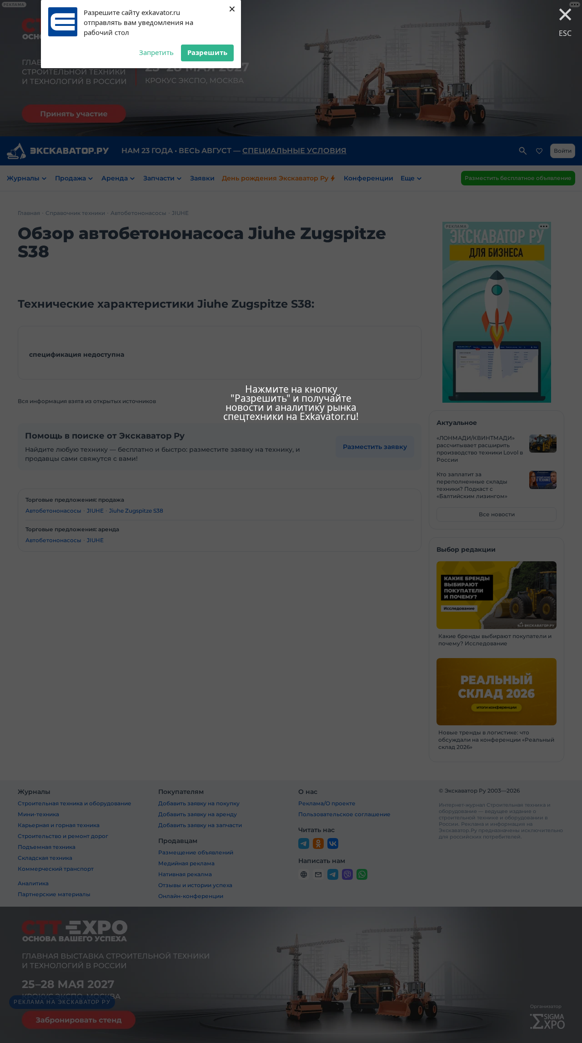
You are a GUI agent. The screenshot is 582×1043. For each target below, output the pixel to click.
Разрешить (207, 52)
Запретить (156, 52)
